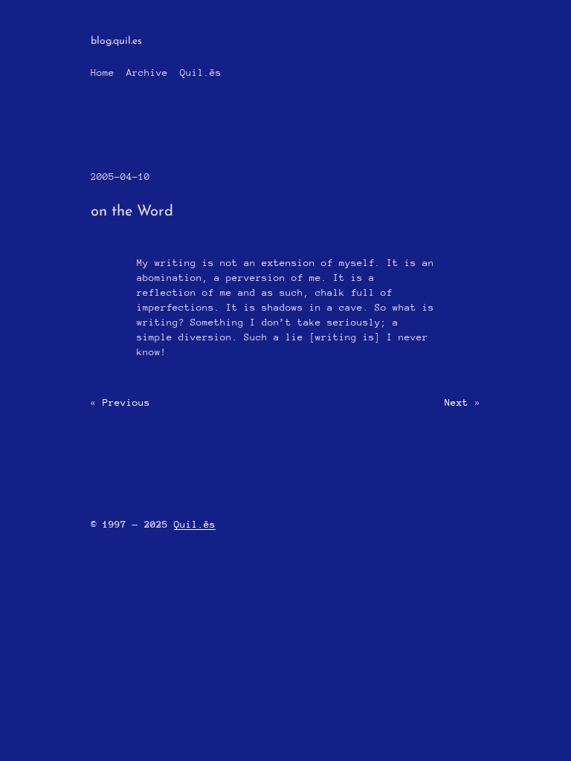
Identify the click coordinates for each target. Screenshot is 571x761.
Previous (126, 402)
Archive (147, 72)
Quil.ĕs (201, 72)
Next (456, 402)
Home (102, 72)
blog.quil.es (116, 41)
